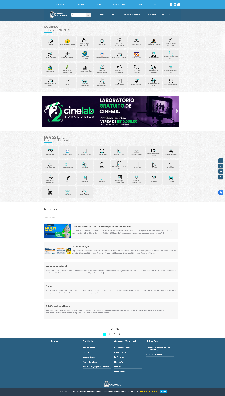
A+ (221, 171)
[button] (88, 15)
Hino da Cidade (89, 347)
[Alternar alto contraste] (220, 160)
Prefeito (117, 367)
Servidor (81, 4)
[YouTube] (178, 4)
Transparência (61, 4)
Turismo (139, 4)
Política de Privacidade (148, 391)
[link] (57, 231)
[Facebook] (171, 4)
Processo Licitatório (154, 355)
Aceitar (163, 391)
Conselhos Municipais (122, 347)
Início (156, 4)
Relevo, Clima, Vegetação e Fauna (96, 367)
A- (221, 177)
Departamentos (120, 352)
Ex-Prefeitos (119, 357)
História (86, 352)
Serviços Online (119, 4)
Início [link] (46, 218)
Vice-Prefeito (119, 371)
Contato (98, 4)
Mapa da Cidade (89, 357)
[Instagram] (175, 4)
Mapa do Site (119, 362)
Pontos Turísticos (90, 362)
